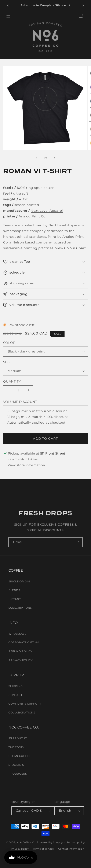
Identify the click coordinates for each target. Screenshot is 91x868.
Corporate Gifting (23, 642)
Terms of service (43, 848)
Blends (14, 590)
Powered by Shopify (50, 842)
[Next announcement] (83, 5)
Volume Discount (20, 402)
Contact (15, 695)
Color (9, 343)
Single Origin (19, 581)
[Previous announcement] (7, 5)
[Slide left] (36, 158)
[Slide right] (54, 158)
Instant (14, 599)
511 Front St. (18, 738)
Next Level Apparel (47, 211)
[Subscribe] (77, 542)
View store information (26, 465)
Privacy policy (20, 848)
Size (7, 362)
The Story (16, 747)
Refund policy (76, 842)
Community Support (24, 703)
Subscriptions (20, 607)
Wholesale (17, 633)
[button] (8, 15)
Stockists (16, 764)
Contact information (71, 848)
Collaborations (21, 712)
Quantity (12, 381)
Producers (17, 773)
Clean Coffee (19, 755)
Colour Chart (75, 248)
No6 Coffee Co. (26, 842)
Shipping (15, 686)
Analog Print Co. (32, 216)
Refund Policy (20, 651)
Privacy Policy (20, 660)
